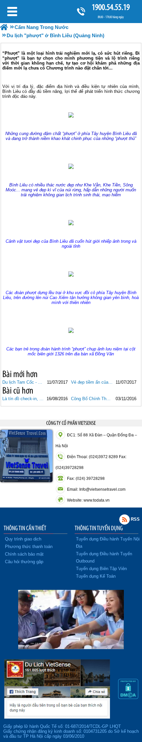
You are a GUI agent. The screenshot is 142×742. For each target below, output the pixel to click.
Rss (124, 519)
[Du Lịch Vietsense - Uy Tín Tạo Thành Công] (71, 647)
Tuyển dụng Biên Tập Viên (101, 568)
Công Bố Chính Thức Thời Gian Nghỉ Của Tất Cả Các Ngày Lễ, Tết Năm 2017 (92, 398)
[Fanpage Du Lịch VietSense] (57, 717)
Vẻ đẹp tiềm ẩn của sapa (92, 382)
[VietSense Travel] (4, 27)
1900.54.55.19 (111, 7)
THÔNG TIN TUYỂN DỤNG (99, 528)
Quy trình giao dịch (23, 538)
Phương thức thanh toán (29, 546)
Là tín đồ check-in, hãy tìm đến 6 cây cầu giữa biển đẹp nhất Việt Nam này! (23, 398)
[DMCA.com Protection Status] (128, 697)
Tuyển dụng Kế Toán (96, 576)
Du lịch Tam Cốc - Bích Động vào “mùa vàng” (23, 382)
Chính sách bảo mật (24, 554)
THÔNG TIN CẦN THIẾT (25, 528)
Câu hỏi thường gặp (24, 561)
